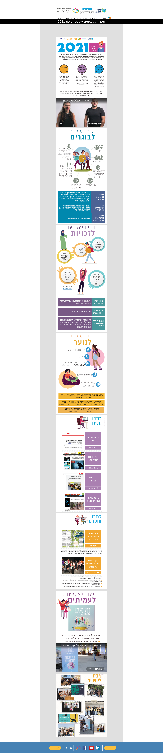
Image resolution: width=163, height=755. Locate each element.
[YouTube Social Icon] (91, 748)
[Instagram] (78, 748)
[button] (103, 18)
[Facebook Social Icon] (85, 748)
